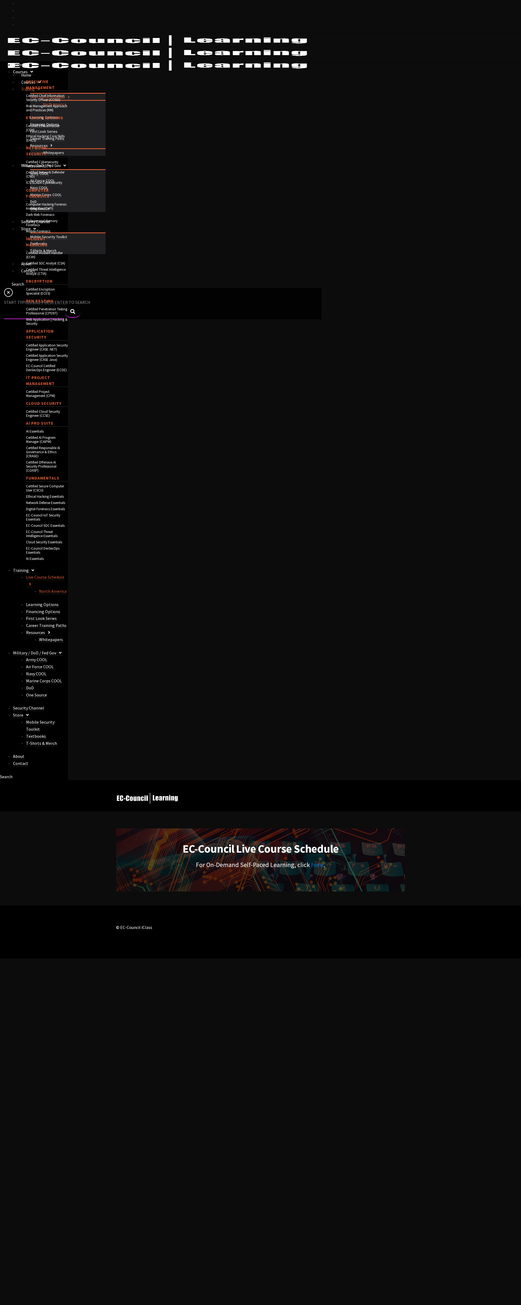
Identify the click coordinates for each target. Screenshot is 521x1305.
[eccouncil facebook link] (19, 10)
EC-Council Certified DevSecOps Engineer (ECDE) (46, 368)
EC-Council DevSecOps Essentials (42, 550)
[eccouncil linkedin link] (19, 24)
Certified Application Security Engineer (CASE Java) (47, 357)
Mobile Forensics (38, 231)
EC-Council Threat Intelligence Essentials (42, 533)
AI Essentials (35, 431)
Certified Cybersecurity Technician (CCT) (42, 164)
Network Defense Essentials (45, 502)
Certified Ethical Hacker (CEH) (43, 128)
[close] (8, 295)
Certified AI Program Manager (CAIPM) (41, 439)
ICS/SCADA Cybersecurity (44, 182)
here (317, 864)
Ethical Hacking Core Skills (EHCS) (45, 138)
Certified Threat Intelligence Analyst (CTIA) (46, 271)
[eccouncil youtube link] (19, 17)
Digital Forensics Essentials (45, 509)
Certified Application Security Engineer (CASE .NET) (47, 347)
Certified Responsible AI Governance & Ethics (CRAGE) (43, 452)
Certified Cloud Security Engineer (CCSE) (43, 413)
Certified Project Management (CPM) (40, 393)
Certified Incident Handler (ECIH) (44, 255)
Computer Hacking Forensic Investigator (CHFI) (46, 206)
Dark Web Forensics (40, 214)
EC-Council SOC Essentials (45, 525)
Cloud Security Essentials (44, 542)
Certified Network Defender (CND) (45, 174)
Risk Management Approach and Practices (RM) (46, 108)
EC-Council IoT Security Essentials (43, 517)
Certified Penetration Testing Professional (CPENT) (46, 311)
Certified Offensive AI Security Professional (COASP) (41, 466)
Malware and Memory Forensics (42, 223)
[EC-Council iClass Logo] (157, 53)
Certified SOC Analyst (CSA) (45, 263)
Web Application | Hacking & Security (47, 321)
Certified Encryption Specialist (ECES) (40, 291)
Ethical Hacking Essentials (45, 496)
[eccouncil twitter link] (19, 3)
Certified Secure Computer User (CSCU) (45, 488)
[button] (68, 97)
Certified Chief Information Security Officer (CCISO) (45, 97)
